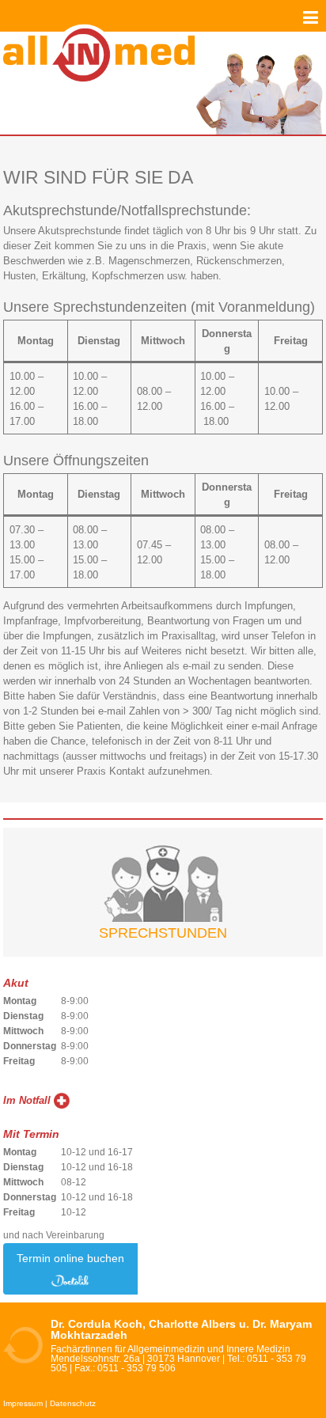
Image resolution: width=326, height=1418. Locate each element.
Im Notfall (27, 1100)
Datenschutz (73, 1403)
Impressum (23, 1403)
